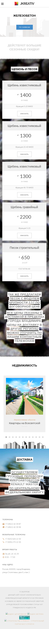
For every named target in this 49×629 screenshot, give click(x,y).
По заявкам (24, 27)
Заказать (24, 114)
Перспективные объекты (24, 420)
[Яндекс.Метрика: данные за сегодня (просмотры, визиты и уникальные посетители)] (35, 614)
